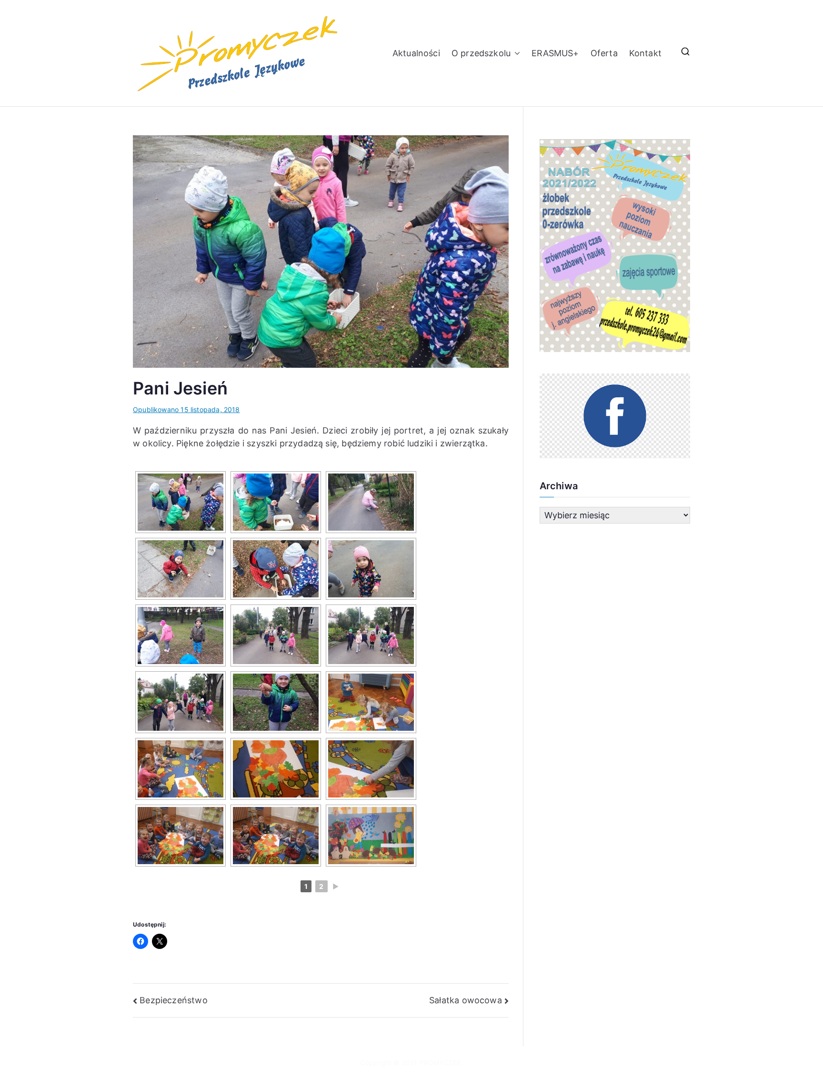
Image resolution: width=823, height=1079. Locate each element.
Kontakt (645, 53)
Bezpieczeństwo (174, 1000)
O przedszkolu (481, 53)
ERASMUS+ (555, 53)
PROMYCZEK (441, 1063)
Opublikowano (186, 409)
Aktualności (416, 53)
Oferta (604, 53)
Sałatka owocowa (465, 1000)
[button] (515, 53)
